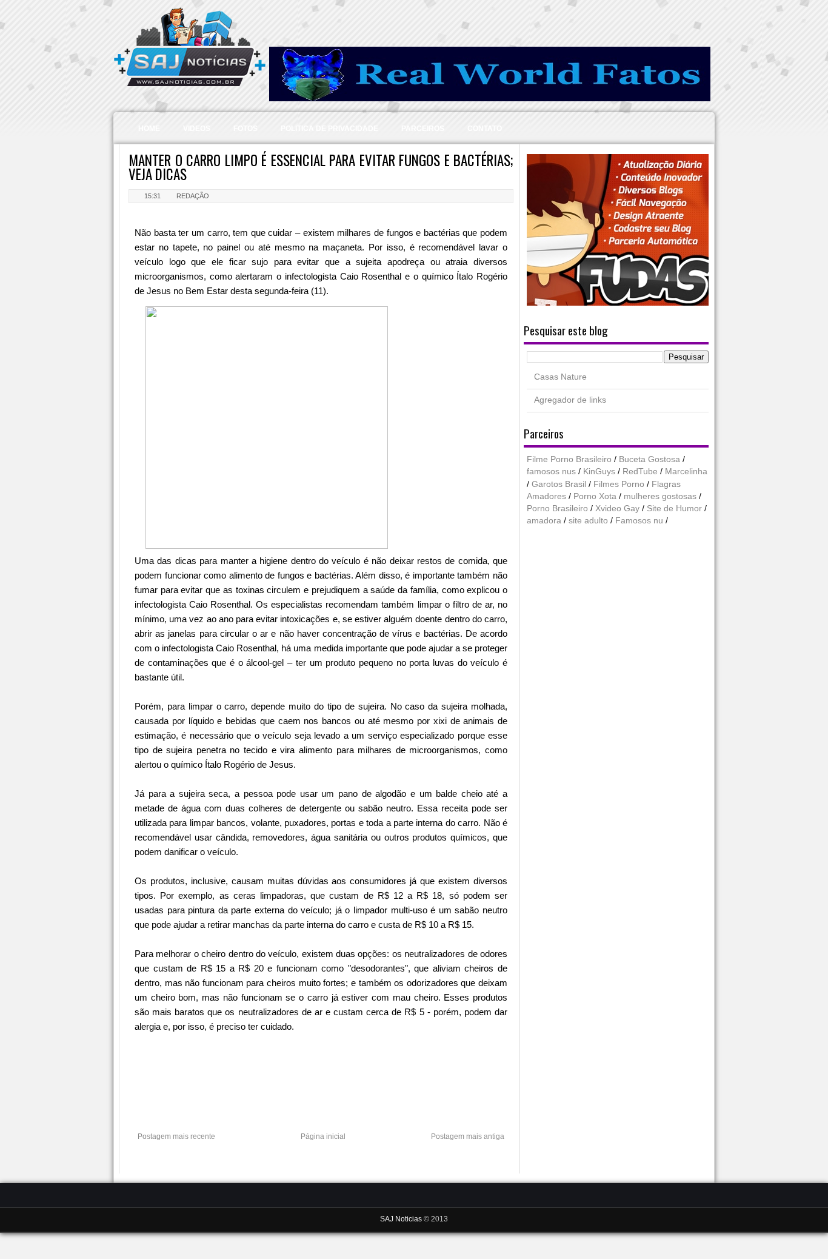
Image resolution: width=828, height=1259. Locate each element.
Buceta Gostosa (649, 459)
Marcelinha (686, 471)
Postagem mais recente (176, 1136)
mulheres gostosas (660, 496)
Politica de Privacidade (329, 128)
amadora (544, 520)
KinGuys (599, 471)
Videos (196, 128)
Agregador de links (570, 400)
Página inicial (323, 1136)
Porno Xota (594, 496)
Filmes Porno (618, 484)
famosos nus (551, 471)
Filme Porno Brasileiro (569, 459)
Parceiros (422, 128)
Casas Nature (560, 376)
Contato (484, 128)
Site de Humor (674, 508)
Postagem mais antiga (467, 1136)
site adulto (588, 520)
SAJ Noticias (402, 1219)
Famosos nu (639, 520)
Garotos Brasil (559, 484)
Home (149, 128)
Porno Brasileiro (557, 508)
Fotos (245, 128)
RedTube (640, 471)
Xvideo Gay (617, 508)
